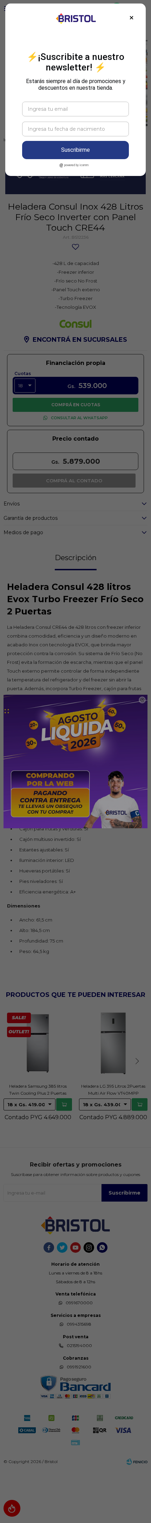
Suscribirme (75, 150)
